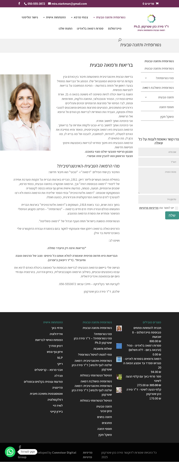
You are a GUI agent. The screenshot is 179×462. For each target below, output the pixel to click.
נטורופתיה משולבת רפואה (158, 88)
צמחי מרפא (81, 17)
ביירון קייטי (56, 411)
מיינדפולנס (114, 28)
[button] (10, 452)
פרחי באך (57, 328)
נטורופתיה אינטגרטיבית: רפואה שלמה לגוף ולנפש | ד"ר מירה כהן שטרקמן (92, 365)
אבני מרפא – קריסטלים (49, 370)
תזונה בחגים (104, 417)
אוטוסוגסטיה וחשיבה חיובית (46, 394)
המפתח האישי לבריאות (49, 340)
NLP (60, 358)
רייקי (60, 364)
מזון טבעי (106, 411)
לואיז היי (58, 405)
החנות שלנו (65, 28)
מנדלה (58, 376)
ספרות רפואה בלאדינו (90, 28)
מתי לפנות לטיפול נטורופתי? (95, 354)
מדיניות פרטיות (149, 208)
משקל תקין (167, 117)
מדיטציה (57, 387)
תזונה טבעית (166, 97)
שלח (172, 215)
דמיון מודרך (55, 346)
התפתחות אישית (56, 17)
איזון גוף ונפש (55, 352)
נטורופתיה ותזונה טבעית (110, 17)
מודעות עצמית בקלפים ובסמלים (43, 382)
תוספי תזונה (166, 107)
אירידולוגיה (56, 334)
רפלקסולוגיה (55, 400)
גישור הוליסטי (30, 17)
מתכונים (107, 423)
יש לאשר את (156, 208)
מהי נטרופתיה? (165, 78)
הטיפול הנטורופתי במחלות (96, 375)
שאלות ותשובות (103, 349)
